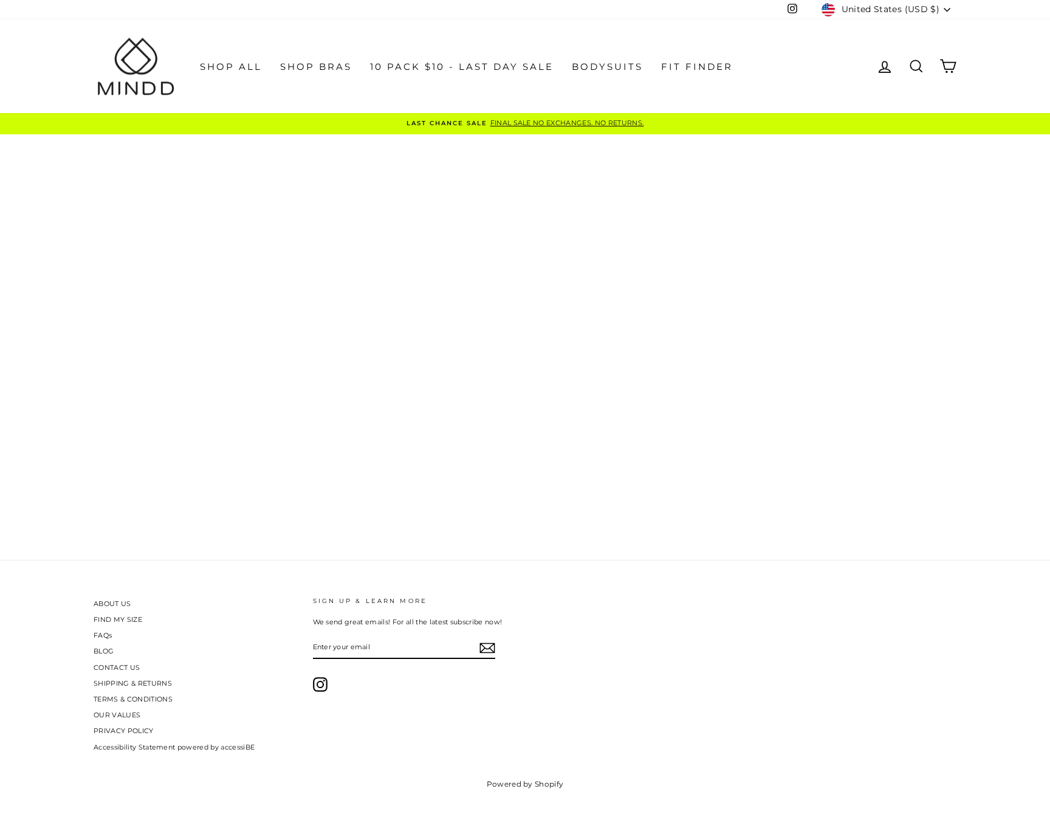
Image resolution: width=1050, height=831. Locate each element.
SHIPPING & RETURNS (133, 683)
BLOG (104, 651)
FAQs (103, 635)
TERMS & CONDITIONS (133, 699)
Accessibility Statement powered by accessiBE (174, 747)
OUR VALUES (117, 715)
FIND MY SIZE (118, 619)
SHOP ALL (231, 66)
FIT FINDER (697, 66)
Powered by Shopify (525, 783)
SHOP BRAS (316, 66)
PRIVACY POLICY (124, 730)
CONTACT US (117, 667)
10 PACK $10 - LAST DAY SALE (462, 66)
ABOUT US (112, 603)
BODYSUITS (607, 66)
